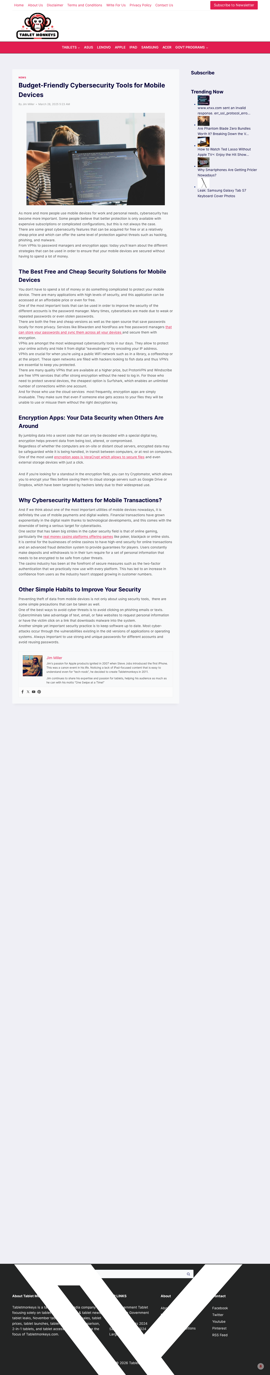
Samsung (150, 47)
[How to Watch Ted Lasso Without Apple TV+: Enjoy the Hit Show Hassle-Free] (228, 142)
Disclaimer (55, 5)
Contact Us (164, 5)
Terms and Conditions (84, 5)
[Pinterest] (39, 692)
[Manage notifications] (261, 1366)
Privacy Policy (140, 5)
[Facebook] (22, 692)
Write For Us (116, 5)
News (22, 77)
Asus (88, 47)
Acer (166, 47)
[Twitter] (28, 692)
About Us (35, 5)
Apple (120, 47)
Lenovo (104, 47)
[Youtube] (33, 692)
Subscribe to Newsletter (234, 5)
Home (19, 5)
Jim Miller (28, 104)
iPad (133, 47)
